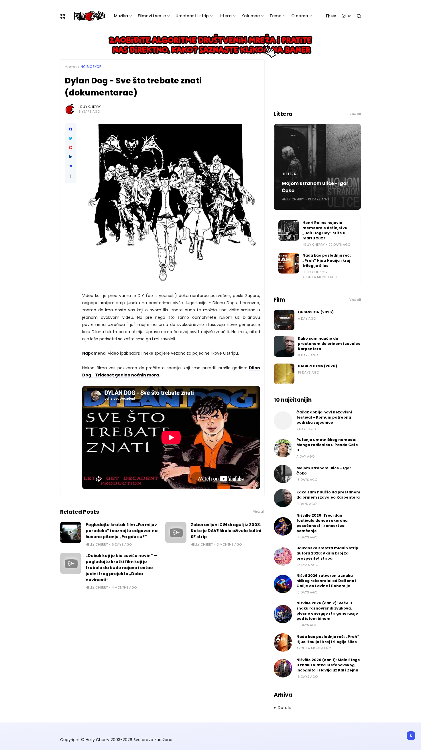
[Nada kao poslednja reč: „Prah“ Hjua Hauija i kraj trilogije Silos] (288, 263)
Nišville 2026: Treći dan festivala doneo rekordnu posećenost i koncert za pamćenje (322, 523)
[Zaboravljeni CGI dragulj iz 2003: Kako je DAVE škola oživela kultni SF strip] (175, 532)
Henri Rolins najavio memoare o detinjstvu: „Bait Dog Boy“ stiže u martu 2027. (325, 230)
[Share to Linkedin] (70, 157)
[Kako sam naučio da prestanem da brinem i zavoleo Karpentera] (284, 346)
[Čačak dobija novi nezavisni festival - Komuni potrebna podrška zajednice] (283, 420)
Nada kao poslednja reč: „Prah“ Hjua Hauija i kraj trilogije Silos (326, 260)
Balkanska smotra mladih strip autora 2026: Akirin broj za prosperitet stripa (327, 553)
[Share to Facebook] (70, 129)
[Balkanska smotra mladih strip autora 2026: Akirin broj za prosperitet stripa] (283, 556)
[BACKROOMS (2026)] (284, 374)
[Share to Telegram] (70, 166)
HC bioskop (91, 67)
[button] (70, 176)
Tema (275, 16)
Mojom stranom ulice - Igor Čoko (315, 187)
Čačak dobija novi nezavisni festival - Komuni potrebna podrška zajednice (324, 417)
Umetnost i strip (192, 16)
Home (71, 67)
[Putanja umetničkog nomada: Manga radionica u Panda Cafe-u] (283, 448)
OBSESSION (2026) (316, 312)
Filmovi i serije (152, 16)
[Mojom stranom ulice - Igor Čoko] (283, 474)
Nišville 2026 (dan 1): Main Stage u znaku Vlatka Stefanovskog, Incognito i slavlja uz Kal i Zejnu (328, 665)
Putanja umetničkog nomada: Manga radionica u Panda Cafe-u (328, 444)
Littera (225, 16)
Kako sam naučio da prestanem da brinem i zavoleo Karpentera (329, 343)
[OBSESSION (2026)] (284, 320)
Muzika (121, 16)
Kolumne (250, 16)
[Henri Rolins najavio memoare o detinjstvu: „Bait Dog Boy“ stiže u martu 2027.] (288, 230)
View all (259, 511)
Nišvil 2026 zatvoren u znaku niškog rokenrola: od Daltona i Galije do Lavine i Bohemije (326, 580)
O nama (299, 16)
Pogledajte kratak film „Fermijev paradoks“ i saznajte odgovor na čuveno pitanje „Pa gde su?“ (122, 531)
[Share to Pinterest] (70, 147)
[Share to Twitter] (70, 138)
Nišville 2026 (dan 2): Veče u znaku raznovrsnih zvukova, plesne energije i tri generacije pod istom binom (327, 611)
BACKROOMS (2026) (317, 366)
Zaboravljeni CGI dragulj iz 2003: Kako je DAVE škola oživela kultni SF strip (226, 531)
